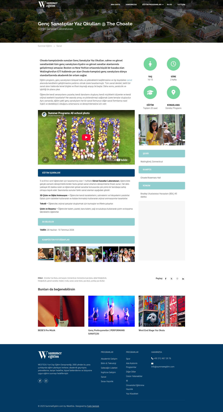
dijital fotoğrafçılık (100, 278)
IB (127, 381)
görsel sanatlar (52, 281)
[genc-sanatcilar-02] (78, 254)
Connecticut (71, 278)
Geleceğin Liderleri (109, 368)
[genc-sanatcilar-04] (94, 254)
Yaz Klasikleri (132, 393)
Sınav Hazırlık (107, 381)
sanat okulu (78, 281)
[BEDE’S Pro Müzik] (61, 311)
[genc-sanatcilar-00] (62, 254)
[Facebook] (166, 279)
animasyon (62, 278)
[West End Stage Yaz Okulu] (162, 311)
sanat (129, 80)
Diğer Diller (131, 372)
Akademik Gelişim (109, 359)
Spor (128, 359)
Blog (169, 4)
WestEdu (70, 406)
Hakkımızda (131, 4)
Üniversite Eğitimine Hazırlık (135, 387)
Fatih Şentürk (93, 406)
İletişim (181, 4)
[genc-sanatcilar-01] (110, 254)
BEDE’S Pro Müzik (46, 330)
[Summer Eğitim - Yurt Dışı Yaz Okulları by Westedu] (48, 4)
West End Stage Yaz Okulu (152, 330)
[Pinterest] (177, 279)
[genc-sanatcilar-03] (46, 254)
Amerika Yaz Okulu (51, 278)
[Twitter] (171, 279)
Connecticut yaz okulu (85, 278)
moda (66, 281)
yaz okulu (86, 281)
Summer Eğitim (45, 46)
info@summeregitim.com (162, 366)
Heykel (61, 281)
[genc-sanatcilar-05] (127, 254)
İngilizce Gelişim (108, 372)
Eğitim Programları (151, 4)
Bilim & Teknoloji (108, 363)
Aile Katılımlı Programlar (131, 365)
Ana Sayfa (115, 4)
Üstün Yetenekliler (134, 376)
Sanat (59, 46)
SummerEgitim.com (54, 406)
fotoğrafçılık (42, 281)
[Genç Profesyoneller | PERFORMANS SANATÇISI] (111, 311)
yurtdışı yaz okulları (98, 281)
